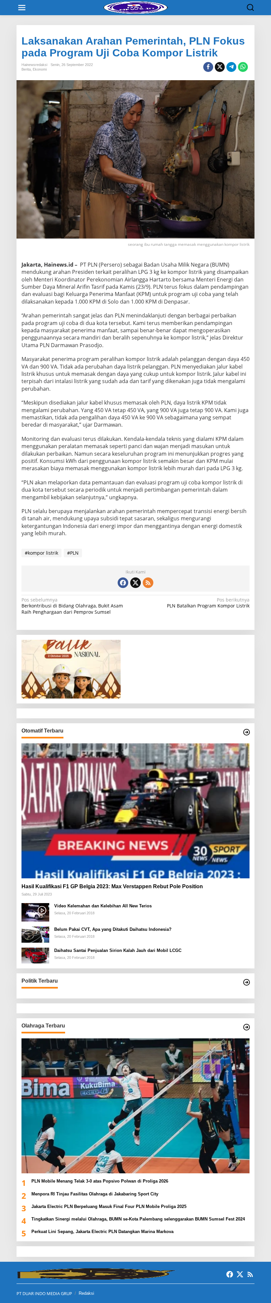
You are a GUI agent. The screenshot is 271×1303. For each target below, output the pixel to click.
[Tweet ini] (220, 67)
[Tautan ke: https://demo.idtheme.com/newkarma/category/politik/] (247, 982)
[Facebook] (123, 582)
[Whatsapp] (243, 67)
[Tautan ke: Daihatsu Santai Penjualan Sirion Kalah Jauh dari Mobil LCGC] (35, 955)
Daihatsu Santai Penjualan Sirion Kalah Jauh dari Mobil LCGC (117, 950)
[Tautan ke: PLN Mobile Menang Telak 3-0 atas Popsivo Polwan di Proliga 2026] (135, 1105)
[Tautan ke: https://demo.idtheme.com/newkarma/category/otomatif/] (247, 732)
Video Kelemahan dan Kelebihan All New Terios (103, 905)
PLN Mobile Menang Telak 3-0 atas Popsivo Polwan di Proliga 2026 (99, 1181)
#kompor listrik (41, 553)
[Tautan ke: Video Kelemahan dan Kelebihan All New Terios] (35, 912)
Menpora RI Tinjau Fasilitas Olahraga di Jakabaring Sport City (95, 1193)
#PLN (73, 553)
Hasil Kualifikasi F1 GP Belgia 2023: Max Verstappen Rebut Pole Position (112, 886)
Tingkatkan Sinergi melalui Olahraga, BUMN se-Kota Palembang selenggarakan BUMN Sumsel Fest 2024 (138, 1219)
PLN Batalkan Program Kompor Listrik (208, 603)
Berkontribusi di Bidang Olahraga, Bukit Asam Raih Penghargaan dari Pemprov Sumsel (72, 606)
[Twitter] (135, 582)
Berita (26, 69)
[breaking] (137, 7)
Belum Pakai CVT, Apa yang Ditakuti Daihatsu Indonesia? (113, 929)
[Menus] (22, 7)
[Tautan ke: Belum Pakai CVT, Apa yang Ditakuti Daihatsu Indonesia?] (35, 934)
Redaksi (86, 1293)
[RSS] (148, 582)
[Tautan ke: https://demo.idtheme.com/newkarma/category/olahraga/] (247, 1027)
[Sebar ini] (208, 67)
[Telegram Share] (231, 67)
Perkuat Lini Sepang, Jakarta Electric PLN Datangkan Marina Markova (102, 1231)
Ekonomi (40, 69)
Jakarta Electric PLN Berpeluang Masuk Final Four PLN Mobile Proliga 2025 (108, 1206)
